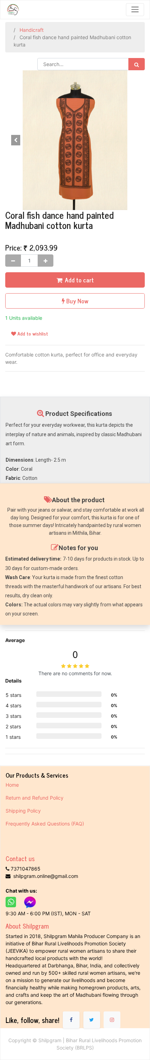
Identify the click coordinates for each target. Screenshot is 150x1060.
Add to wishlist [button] (32, 333)
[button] (15, 140)
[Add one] (45, 260)
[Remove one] (13, 260)
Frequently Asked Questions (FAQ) (45, 824)
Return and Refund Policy (35, 798)
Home (12, 785)
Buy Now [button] (76, 301)
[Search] (136, 64)
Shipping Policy (24, 811)
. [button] (134, 140)
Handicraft (32, 30)
